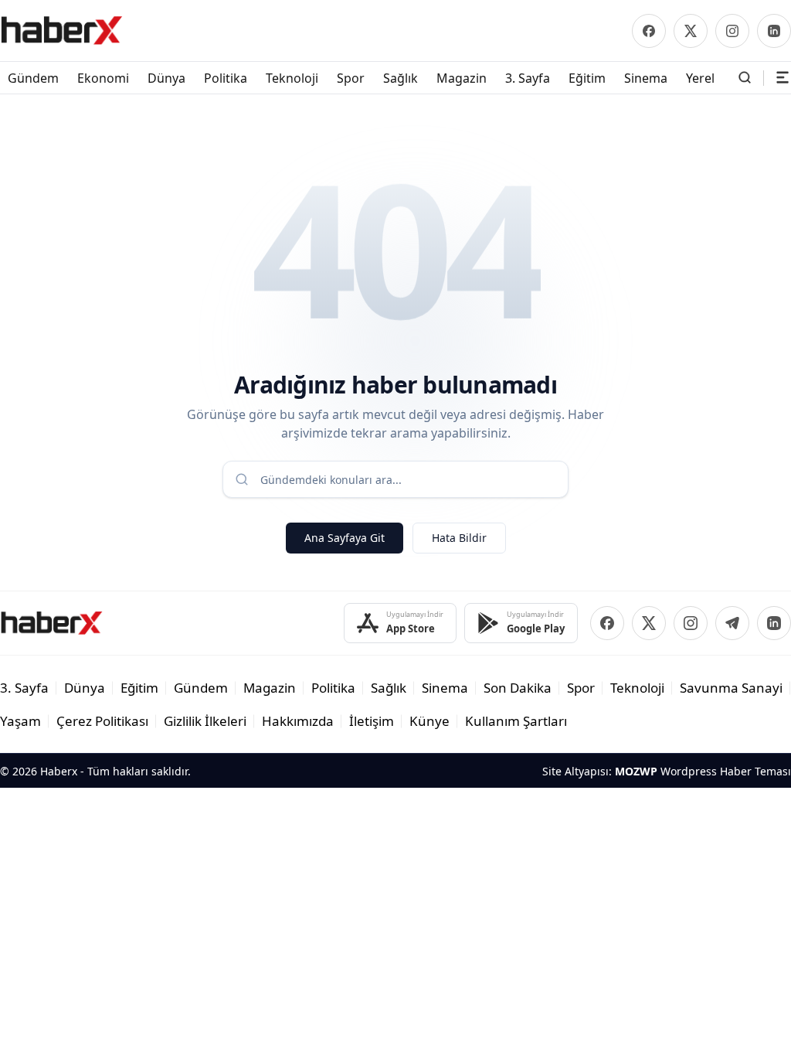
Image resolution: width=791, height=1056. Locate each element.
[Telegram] (732, 623)
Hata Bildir (459, 537)
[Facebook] (649, 31)
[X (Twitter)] (691, 31)
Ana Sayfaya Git (344, 537)
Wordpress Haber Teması (725, 771)
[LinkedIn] (774, 31)
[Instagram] (732, 31)
